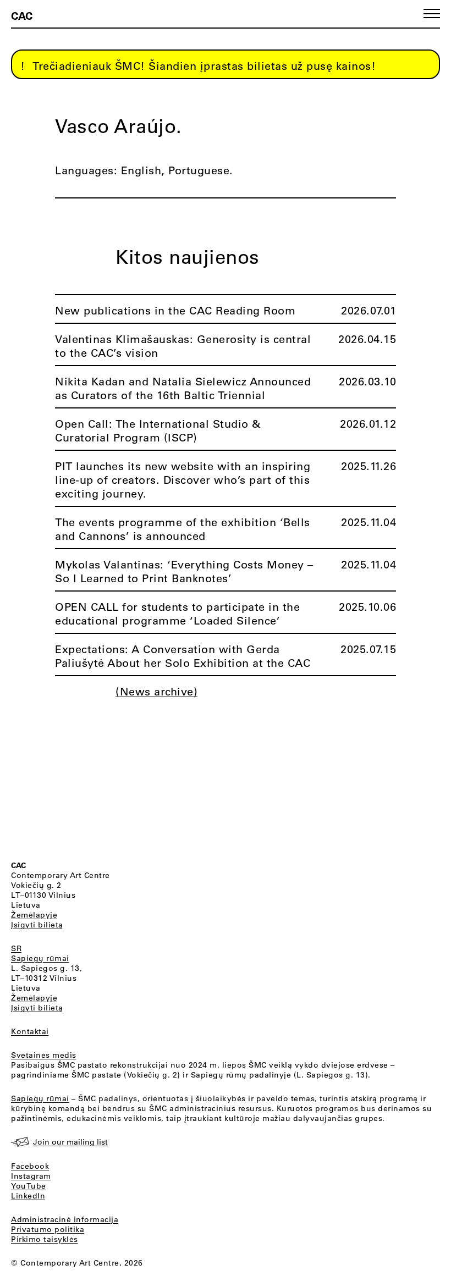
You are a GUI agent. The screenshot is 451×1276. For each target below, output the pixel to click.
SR (16, 948)
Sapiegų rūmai (40, 958)
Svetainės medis (43, 1055)
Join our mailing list (70, 1142)
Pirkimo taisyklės (44, 1239)
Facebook (30, 1166)
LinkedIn (28, 1196)
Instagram (31, 1176)
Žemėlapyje (34, 915)
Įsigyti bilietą (37, 925)
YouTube (28, 1186)
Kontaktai (30, 1031)
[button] (432, 13)
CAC (21, 15)
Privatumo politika (47, 1229)
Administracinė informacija (64, 1219)
